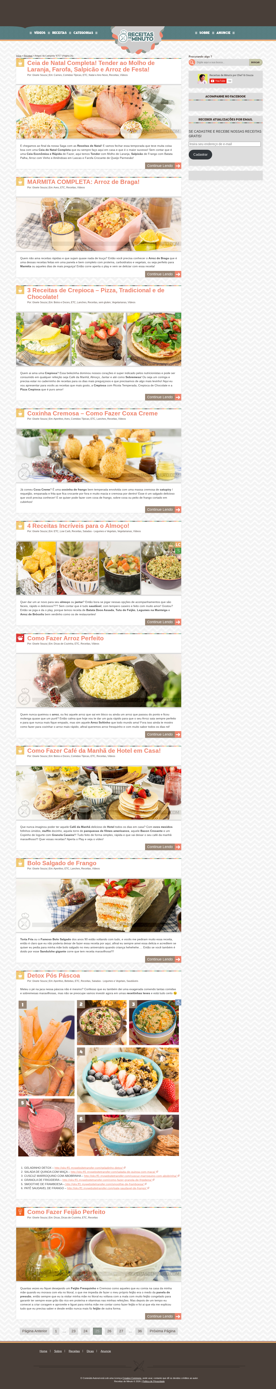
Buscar (255, 62)
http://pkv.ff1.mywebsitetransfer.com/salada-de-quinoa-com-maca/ (113, 1171)
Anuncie (223, 33)
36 (140, 1331)
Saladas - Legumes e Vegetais (99, 531)
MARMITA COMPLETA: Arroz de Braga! (83, 181)
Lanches (81, 302)
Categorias (83, 33)
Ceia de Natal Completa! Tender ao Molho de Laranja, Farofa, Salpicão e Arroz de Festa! (91, 66)
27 (121, 1331)
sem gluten (105, 302)
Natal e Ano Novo (98, 75)
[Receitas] (20, 63)
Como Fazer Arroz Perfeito (65, 638)
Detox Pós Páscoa (53, 975)
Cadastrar (200, 154)
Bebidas (69, 981)
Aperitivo (58, 418)
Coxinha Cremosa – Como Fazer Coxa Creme (92, 413)
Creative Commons (131, 1378)
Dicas (57, 1217)
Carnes (58, 75)
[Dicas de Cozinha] (20, 638)
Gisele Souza (39, 75)
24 (85, 1331)
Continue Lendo (160, 166)
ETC (85, 75)
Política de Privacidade (153, 1381)
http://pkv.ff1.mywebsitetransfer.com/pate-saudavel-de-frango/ (106, 1188)
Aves (56, 187)
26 (109, 1331)
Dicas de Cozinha (63, 643)
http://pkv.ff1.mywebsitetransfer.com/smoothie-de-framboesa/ (104, 1184)
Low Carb (65, 531)
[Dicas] (20, 1212)
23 (74, 1331)
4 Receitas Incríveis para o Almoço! (78, 525)
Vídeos (40, 33)
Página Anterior (34, 1331)
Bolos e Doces (62, 302)
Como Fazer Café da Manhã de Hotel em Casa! (94, 750)
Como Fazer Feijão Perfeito (66, 1212)
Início (18, 56)
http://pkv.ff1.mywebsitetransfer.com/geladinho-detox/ (89, 1167)
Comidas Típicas (72, 75)
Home (43, 1351)
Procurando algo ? (200, 56)
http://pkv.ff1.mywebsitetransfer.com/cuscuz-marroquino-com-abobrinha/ (130, 1175)
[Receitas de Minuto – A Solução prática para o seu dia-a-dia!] (136, 27)
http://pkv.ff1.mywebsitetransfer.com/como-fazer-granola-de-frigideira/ (107, 1179)
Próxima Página (162, 1331)
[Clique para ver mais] (98, 111)
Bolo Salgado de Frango (61, 863)
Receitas (59, 33)
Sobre (204, 33)
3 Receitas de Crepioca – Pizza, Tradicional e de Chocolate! (95, 293)
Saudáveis (132, 981)
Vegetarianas (119, 302)
